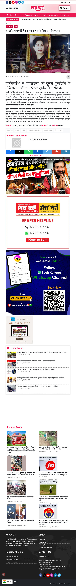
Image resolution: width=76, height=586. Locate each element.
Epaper (66, 8)
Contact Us (43, 542)
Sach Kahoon (14, 581)
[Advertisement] (38, 410)
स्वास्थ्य (45, 15)
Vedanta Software (64, 584)
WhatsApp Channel (11, 562)
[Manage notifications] (3, 574)
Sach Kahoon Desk (37, 139)
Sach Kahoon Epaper (12, 556)
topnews (10, 130)
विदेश (15, 15)
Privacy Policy (43, 545)
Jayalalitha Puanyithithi (35, 130)
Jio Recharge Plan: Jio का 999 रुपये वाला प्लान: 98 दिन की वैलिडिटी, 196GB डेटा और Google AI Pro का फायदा (53, 475)
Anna (17, 130)
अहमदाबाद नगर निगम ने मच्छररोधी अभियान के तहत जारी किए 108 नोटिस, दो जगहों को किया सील (53, 448)
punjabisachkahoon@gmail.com (49, 569)
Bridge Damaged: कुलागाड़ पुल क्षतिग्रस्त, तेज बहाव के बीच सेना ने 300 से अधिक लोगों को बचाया (21, 474)
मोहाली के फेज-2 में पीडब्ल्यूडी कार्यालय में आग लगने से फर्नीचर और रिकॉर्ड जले (37, 386)
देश (11, 15)
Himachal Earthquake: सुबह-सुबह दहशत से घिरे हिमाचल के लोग (35, 370)
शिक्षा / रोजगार (65, 15)
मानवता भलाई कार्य (54, 15)
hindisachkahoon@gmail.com (55, 566)
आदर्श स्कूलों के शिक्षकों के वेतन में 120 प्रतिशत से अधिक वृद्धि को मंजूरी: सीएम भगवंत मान (40, 378)
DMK (24, 130)
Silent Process (48, 130)
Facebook (45, 126)
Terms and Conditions (46, 547)
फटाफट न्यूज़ (9, 26)
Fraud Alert (29, 15)
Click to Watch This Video (38, 156)
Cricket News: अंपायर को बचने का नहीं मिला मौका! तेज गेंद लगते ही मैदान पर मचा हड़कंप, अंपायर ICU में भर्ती (53, 498)
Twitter (55, 126)
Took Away (59, 130)
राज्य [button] (20, 15)
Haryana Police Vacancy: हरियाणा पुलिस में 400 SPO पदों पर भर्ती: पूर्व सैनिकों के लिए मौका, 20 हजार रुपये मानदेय (53, 522)
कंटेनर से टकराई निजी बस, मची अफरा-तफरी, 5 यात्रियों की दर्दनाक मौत (36, 361)
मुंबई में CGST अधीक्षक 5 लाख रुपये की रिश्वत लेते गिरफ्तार (20, 522)
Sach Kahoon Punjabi (12, 559)
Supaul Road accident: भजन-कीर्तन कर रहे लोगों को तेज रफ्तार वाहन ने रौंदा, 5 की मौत (31, 19)
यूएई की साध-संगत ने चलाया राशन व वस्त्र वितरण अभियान (20, 498)
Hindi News (10, 126)
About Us (42, 539)
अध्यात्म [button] (37, 15)
